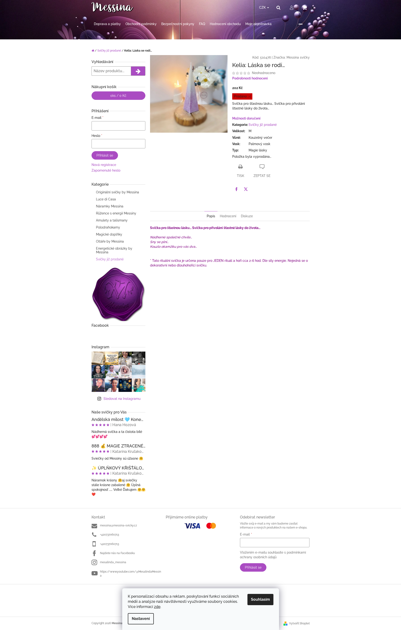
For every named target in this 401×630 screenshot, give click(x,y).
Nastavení (141, 618)
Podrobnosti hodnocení (250, 78)
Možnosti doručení (246, 118)
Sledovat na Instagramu (121, 399)
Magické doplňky (109, 234)
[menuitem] (107, 24)
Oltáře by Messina (110, 241)
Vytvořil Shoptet (299, 623)
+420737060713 (109, 534)
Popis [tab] (211, 216)
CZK (263, 7)
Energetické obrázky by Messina (114, 250)
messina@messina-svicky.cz (118, 525)
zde (157, 606)
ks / (118, 96)
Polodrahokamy (108, 227)
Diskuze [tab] (247, 216)
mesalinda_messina (113, 562)
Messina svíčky (298, 57)
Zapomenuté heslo (106, 170)
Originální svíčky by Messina (117, 192)
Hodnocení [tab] (228, 216)
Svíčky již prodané (110, 259)
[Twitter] (246, 189)
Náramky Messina (109, 206)
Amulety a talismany (112, 220)
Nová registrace (104, 165)
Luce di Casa (106, 199)
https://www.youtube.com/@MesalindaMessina (130, 573)
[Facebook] (236, 189)
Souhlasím (260, 599)
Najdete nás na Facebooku (117, 553)
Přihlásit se (104, 155)
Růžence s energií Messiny (116, 213)
